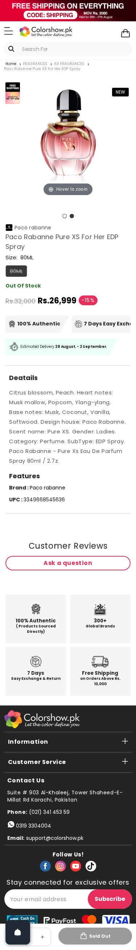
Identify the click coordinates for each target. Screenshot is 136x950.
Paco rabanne (33, 227)
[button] (8, 31)
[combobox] (68, 49)
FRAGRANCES (35, 63)
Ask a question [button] (68, 563)
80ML (18, 272)
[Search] (12, 48)
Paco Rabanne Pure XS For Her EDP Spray (42, 69)
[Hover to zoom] (68, 135)
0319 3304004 (33, 825)
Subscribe (110, 899)
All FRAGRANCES (69, 63)
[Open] (17, 932)
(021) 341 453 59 (49, 812)
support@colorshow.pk (54, 838)
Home (10, 63)
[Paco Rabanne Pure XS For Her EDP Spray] (64, 216)
